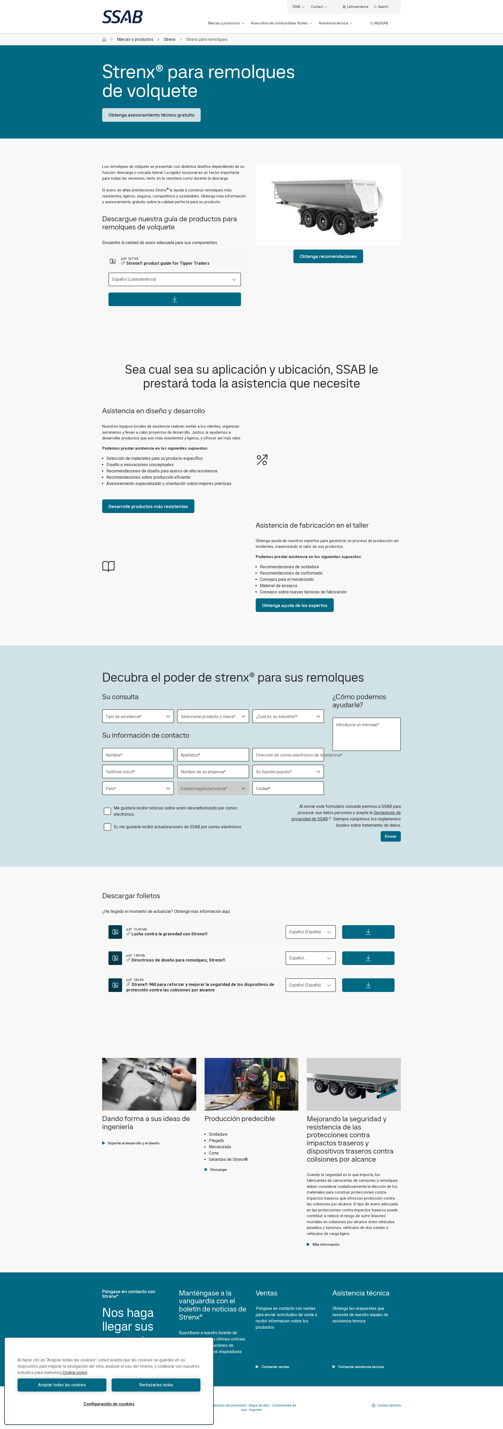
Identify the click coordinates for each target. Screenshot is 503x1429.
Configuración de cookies (109, 1404)
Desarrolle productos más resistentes (148, 506)
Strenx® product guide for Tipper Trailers (168, 263)
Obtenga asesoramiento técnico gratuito (151, 115)
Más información (326, 1244)
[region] (109, 1381)
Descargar (218, 1169)
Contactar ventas (275, 1366)
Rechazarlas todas (156, 1384)
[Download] (174, 299)
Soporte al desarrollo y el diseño (134, 1143)
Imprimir (255, 1410)
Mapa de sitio (259, 1405)
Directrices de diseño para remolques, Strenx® (179, 960)
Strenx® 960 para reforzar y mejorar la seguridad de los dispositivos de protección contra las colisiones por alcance (200, 987)
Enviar (391, 836)
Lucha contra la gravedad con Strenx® (170, 933)
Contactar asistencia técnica (361, 1366)
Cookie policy (75, 1372)
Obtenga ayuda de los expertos (294, 605)
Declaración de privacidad (226, 1405)
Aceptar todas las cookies (62, 1384)
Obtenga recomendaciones (328, 256)
